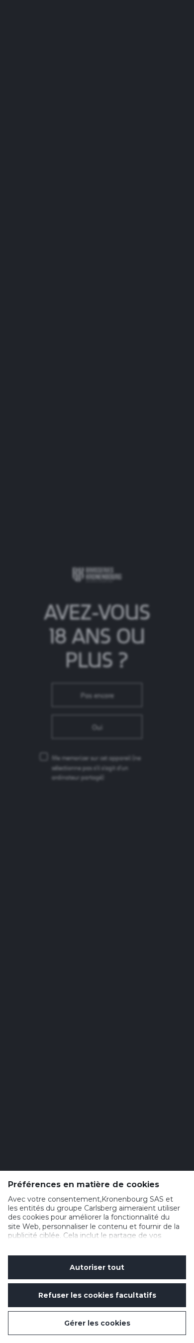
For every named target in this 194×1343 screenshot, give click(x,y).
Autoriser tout (97, 1267)
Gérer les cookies (97, 1323)
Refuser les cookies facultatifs (97, 1295)
